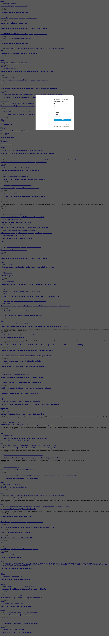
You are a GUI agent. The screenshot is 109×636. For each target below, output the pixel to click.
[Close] (73, 96)
